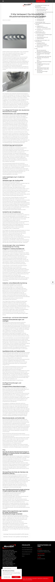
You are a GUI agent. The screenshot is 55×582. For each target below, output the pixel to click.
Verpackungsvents (26, 553)
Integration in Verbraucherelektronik (42, 27)
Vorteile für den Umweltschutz (40, 20)
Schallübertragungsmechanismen (44, 12)
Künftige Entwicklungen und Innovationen (42, 41)
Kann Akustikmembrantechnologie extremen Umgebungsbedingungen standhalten (44, 63)
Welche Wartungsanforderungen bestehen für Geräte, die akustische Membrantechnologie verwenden (43, 69)
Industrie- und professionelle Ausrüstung (44, 29)
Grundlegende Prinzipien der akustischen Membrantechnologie (42, 6)
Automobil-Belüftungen (27, 549)
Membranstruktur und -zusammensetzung (42, 10)
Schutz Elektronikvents (27, 551)
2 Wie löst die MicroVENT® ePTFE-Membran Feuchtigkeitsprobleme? (25, 534)
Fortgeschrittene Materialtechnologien (42, 43)
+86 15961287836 (40, 555)
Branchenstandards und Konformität (43, 46)
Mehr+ (23, 556)
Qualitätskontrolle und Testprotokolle (42, 38)
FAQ (36, 48)
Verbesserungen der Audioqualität (42, 17)
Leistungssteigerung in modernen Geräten (41, 14)
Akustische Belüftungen (27, 547)
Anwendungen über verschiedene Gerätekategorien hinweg (43, 23)
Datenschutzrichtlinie (27, 579)
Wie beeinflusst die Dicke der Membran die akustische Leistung (44, 57)
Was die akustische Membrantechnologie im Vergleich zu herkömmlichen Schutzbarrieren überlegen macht (44, 52)
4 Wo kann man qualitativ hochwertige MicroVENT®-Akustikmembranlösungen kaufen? (29, 536)
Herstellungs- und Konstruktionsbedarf (40, 32)
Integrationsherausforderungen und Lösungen (44, 35)
